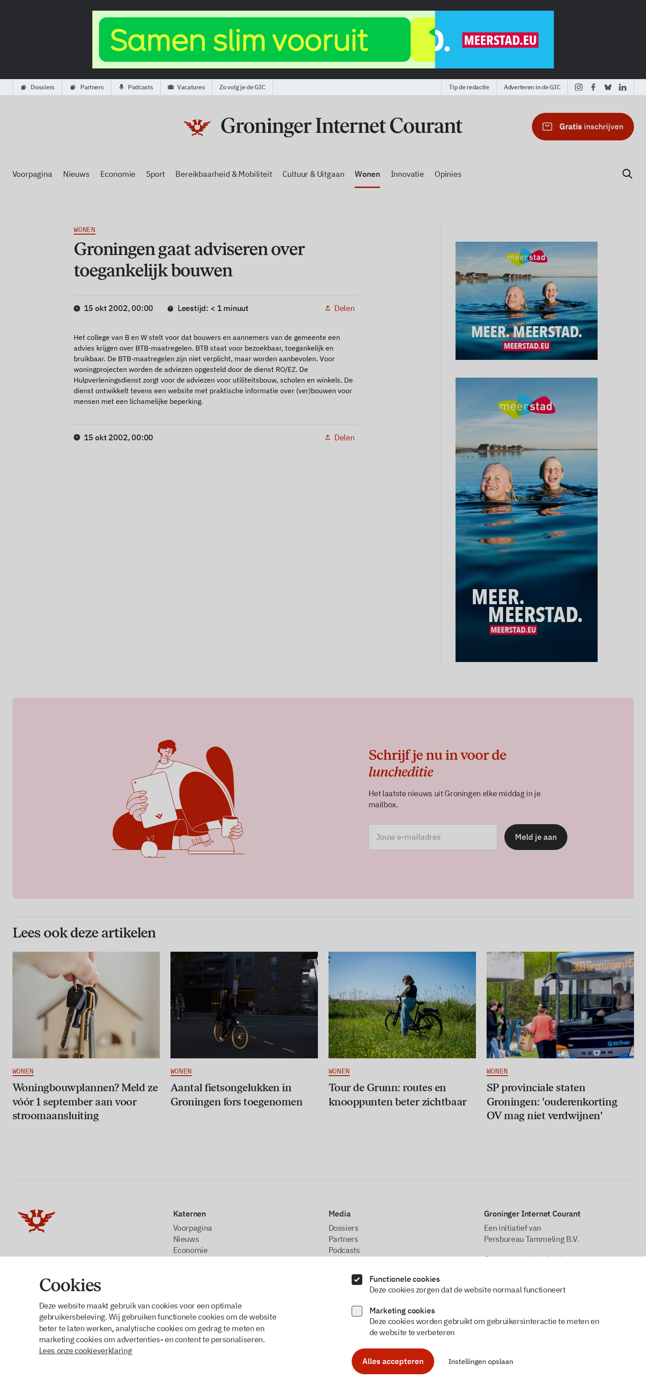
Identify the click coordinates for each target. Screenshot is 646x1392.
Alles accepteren (393, 1361)
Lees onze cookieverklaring (85, 1350)
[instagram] (578, 87)
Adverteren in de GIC (532, 87)
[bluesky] (608, 87)
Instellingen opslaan (480, 1361)
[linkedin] (622, 87)
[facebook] (593, 87)
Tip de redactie (469, 87)
